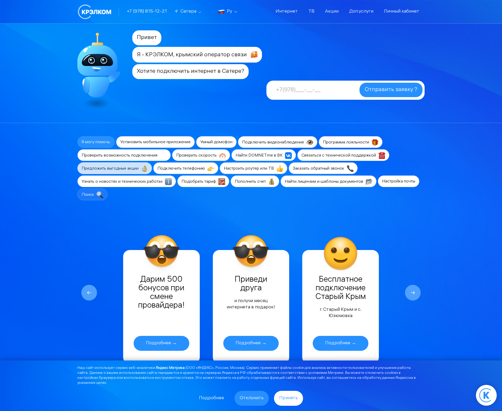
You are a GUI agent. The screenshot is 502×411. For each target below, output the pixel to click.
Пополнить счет (251, 182)
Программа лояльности (346, 142)
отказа (187, 378)
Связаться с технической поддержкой (339, 155)
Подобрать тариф (199, 182)
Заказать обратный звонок (319, 168)
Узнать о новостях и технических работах (123, 182)
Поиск (88, 195)
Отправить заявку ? (391, 90)
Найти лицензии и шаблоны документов (324, 182)
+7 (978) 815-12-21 (147, 11)
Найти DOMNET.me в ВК (260, 155)
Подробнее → (161, 343)
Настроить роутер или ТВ (249, 168)
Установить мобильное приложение (155, 142)
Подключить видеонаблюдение (273, 142)
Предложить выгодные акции (111, 168)
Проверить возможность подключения (120, 155)
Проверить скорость (197, 155)
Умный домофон (216, 142)
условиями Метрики (325, 373)
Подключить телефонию (181, 168)
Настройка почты (398, 181)
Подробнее (211, 398)
